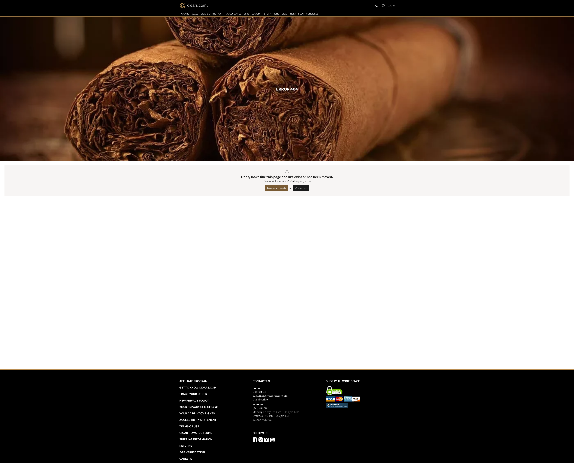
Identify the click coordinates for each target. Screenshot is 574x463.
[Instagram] (260, 440)
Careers (185, 458)
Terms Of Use (189, 426)
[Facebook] (255, 440)
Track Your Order (193, 394)
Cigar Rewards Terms (195, 433)
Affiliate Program (193, 381)
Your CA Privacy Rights (197, 413)
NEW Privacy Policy (194, 400)
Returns (185, 445)
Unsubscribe (260, 399)
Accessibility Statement (197, 420)
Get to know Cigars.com (197, 387)
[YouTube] (272, 440)
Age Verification (192, 452)
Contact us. (301, 188)
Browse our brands (276, 188)
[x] (266, 439)
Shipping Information (195, 439)
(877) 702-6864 (261, 408)
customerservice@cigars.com (270, 395)
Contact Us (259, 392)
